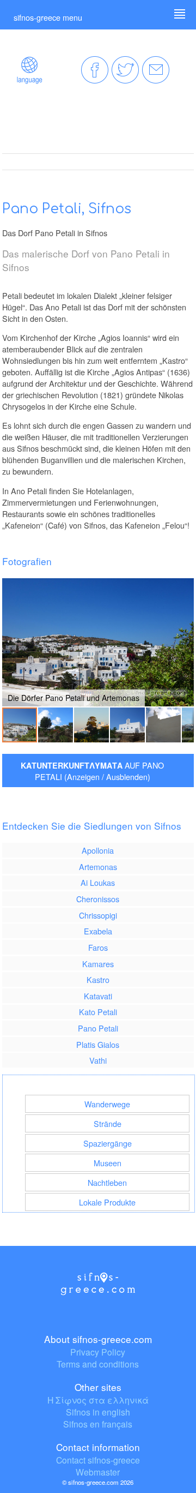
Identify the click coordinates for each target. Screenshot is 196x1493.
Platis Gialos (97, 1044)
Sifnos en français (97, 1424)
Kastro (98, 979)
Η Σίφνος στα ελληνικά (98, 1400)
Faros (98, 947)
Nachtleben (107, 1182)
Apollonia (98, 850)
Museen (107, 1162)
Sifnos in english (98, 1412)
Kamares (98, 963)
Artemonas (98, 866)
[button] (184, 642)
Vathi (98, 1060)
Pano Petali (98, 1028)
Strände (107, 1123)
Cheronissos (97, 898)
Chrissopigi (98, 915)
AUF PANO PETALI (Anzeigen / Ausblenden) (92, 770)
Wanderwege (107, 1104)
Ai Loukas (98, 882)
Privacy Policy (97, 1352)
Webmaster (98, 1472)
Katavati (98, 996)
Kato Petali (98, 1011)
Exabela (98, 931)
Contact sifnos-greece (98, 1460)
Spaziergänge (107, 1143)
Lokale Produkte (107, 1202)
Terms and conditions (98, 1364)
